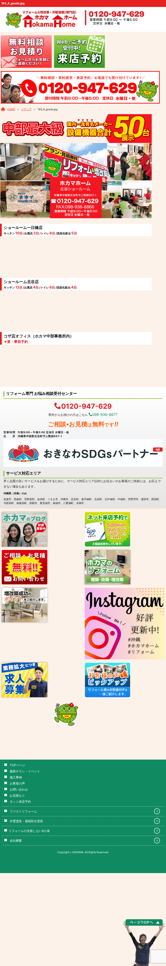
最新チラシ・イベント (25, 771)
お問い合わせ (19, 789)
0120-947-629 (86, 406)
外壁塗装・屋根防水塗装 (26, 821)
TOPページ (17, 765)
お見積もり (17, 795)
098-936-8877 (105, 414)
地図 (158, 449)
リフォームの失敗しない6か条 (29, 831)
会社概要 (16, 840)
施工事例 (16, 777)
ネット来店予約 (20, 801)
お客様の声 (17, 783)
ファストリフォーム (23, 811)
